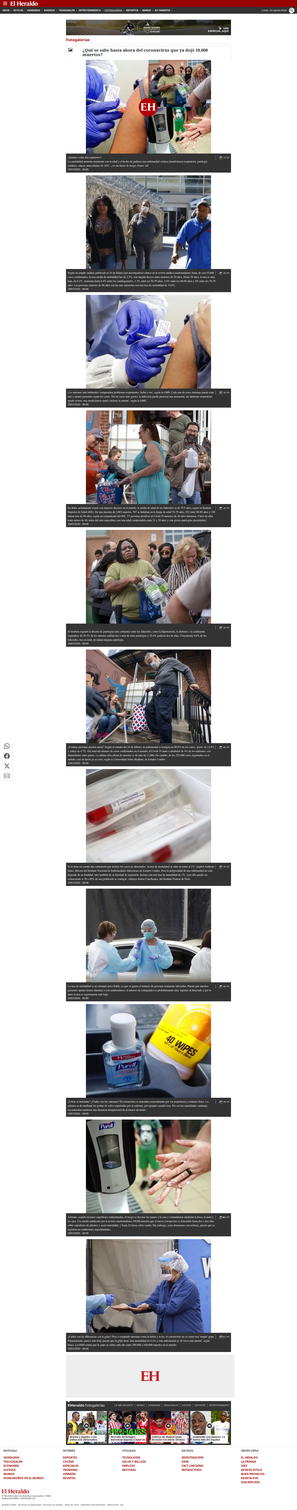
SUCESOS (186, 1405)
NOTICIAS (10, 1450)
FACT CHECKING (192, 1466)
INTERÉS (69, 1450)
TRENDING (70, 1470)
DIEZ (244, 1466)
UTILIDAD (129, 1450)
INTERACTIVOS (192, 1470)
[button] (7, 746)
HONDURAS (154, 1405)
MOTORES (129, 1470)
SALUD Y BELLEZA (134, 1462)
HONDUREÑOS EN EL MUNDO (23, 1478)
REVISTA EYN (249, 1478)
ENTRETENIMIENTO (219, 1405)
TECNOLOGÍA (131, 1457)
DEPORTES (200, 1405)
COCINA (68, 1462)
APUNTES (69, 1478)
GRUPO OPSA (249, 1450)
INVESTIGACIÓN (193, 1457)
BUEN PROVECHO (253, 1474)
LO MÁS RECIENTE (123, 1405)
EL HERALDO (249, 1457)
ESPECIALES (71, 1466)
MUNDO (140, 1405)
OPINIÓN (69, 1474)
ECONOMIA (11, 1466)
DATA (185, 1462)
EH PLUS (187, 1450)
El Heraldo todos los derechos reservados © (26, 1496)
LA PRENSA (248, 1462)
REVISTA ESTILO (251, 1470)
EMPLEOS (128, 1466)
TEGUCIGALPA (171, 1405)
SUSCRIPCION (250, 1482)
